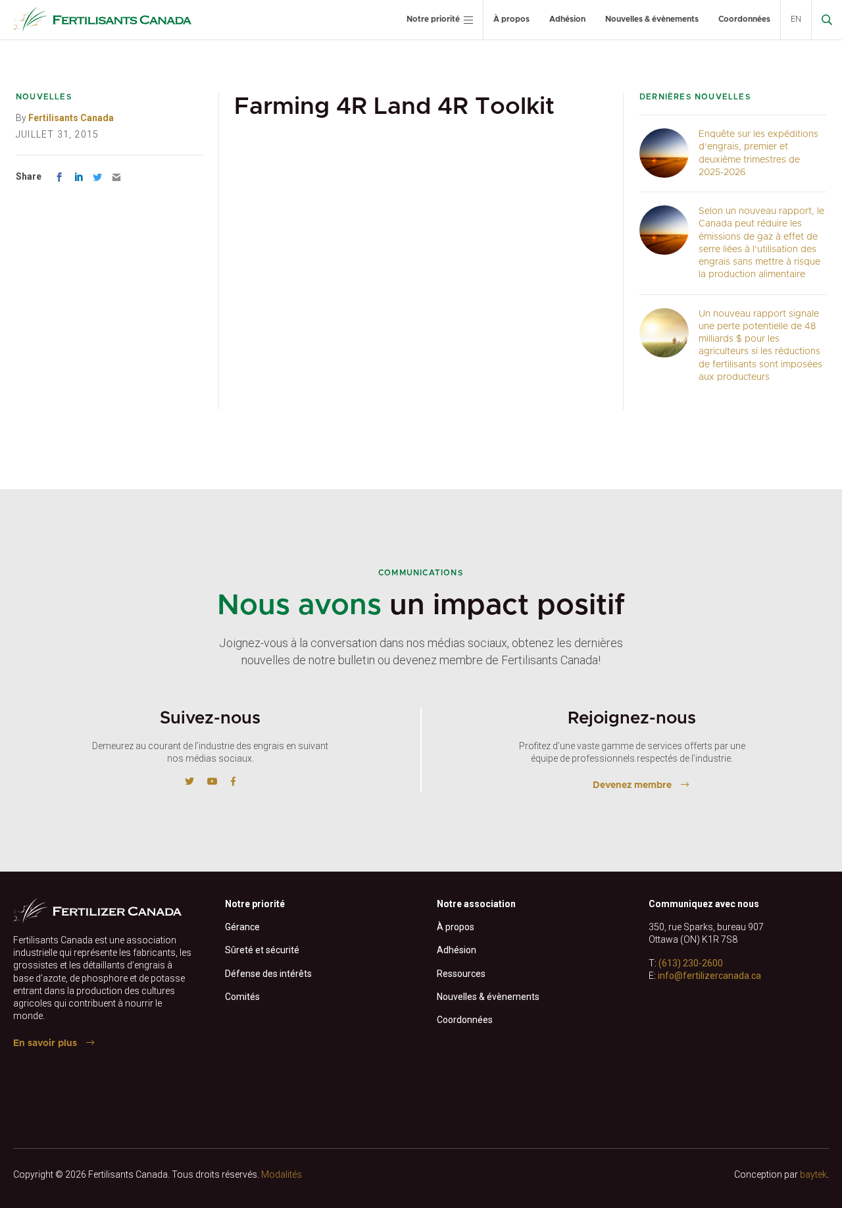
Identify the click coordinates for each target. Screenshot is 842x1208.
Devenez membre (632, 785)
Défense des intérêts (268, 973)
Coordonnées (744, 19)
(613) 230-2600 (690, 963)
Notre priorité (433, 19)
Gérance (242, 927)
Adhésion (567, 19)
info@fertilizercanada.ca (709, 975)
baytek (813, 1174)
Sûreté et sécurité (262, 950)
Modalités (281, 1174)
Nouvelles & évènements (652, 19)
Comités (242, 996)
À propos (511, 19)
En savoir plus (45, 1043)
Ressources (461, 973)
